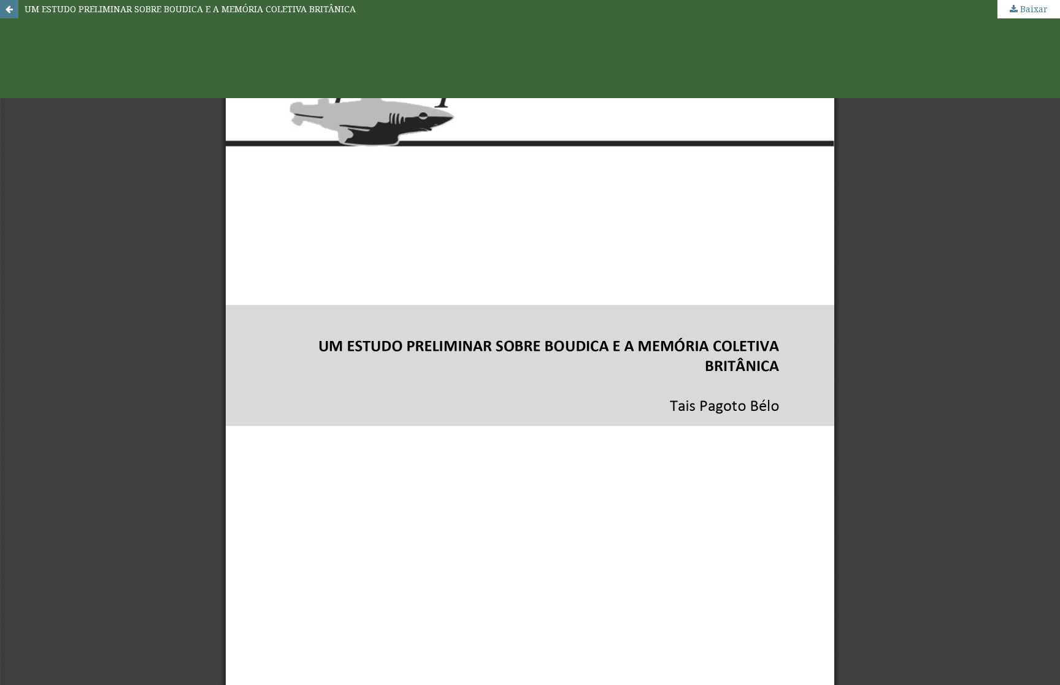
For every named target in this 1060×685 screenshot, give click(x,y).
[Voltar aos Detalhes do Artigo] (9, 9)
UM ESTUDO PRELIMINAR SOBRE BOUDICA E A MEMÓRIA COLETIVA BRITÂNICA (190, 9)
